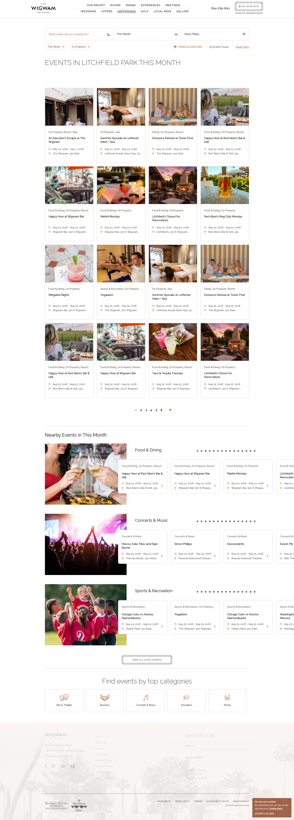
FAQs (99, 747)
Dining (131, 5)
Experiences (150, 5)
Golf (145, 11)
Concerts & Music (151, 520)
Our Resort (96, 5)
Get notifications (197, 782)
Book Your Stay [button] (249, 6)
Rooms (115, 5)
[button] (249, 13)
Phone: (65, 749)
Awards (101, 741)
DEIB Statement (241, 801)
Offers (106, 11)
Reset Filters (242, 47)
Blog (99, 735)
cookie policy (276, 808)
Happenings (126, 11)
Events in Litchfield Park (113, 62)
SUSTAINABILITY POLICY (218, 801)
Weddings (88, 11)
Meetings (173, 5)
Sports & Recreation (154, 591)
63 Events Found (218, 47)
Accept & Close (264, 814)
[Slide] (197, 451)
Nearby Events (76, 435)
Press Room (104, 765)
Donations (104, 759)
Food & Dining (148, 450)
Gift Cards (104, 771)
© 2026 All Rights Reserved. (237, 805)
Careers (102, 753)
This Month (124, 34)
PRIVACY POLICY (182, 801)
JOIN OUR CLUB (199, 734)
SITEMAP (198, 801)
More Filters (191, 34)
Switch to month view (188, 46)
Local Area (162, 11)
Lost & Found (106, 777)
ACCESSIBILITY (164, 801)
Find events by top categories (147, 681)
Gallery (182, 11)
